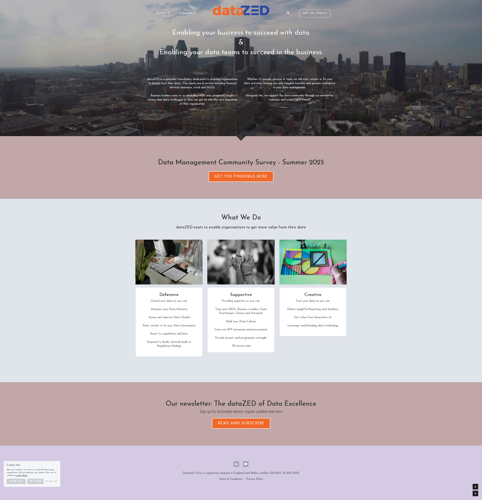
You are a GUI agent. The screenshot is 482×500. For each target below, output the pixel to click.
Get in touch (315, 13)
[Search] (288, 13)
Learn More (21, 475)
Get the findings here (241, 176)
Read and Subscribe (241, 423)
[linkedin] (236, 464)
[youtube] (246, 464)
